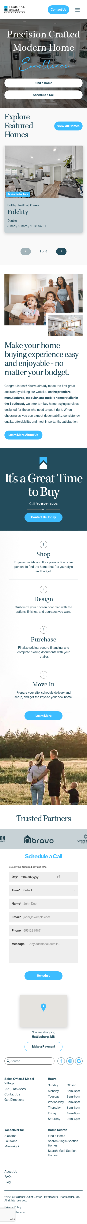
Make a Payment (43, 1046)
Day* (15, 877)
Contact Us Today (43, 517)
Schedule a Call (43, 95)
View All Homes (68, 126)
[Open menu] (77, 9)
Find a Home (43, 83)
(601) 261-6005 (46, 504)
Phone (16, 930)
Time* (16, 890)
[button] (43, 1007)
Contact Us (58, 9)
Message (18, 944)
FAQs (8, 1177)
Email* (16, 917)
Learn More (43, 716)
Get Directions (14, 1100)
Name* (17, 904)
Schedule (43, 976)
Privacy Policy (12, 1207)
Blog (7, 1182)
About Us (10, 1172)
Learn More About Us (23, 435)
